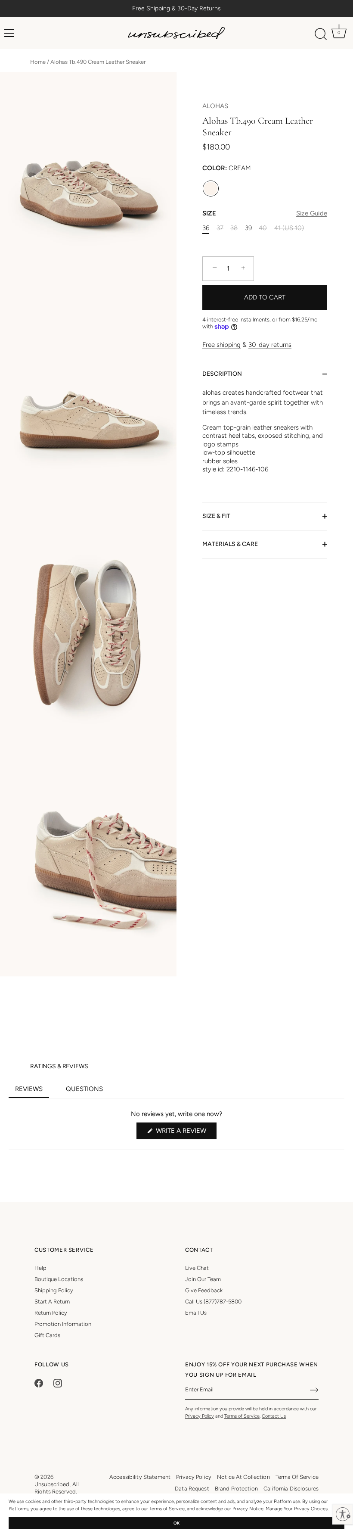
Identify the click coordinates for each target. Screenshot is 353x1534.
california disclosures (291, 1488)
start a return (52, 1301)
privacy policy (193, 1477)
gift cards (47, 1335)
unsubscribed (52, 1484)
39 (248, 228)
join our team (203, 1279)
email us (196, 1313)
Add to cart (264, 297)
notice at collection (243, 1477)
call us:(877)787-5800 (213, 1301)
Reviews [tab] (32, 1091)
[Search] (321, 34)
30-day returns (269, 345)
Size (264, 213)
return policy (50, 1313)
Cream (210, 188)
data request (192, 1488)
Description (222, 373)
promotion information (62, 1324)
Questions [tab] (87, 1091)
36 (205, 228)
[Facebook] (38, 1382)
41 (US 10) (289, 228)
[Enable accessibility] (342, 1514)
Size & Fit (216, 516)
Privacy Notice (247, 1509)
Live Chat (197, 1268)
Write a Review (185, 1132)
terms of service (297, 1477)
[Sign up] (314, 1390)
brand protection (236, 1488)
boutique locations (58, 1279)
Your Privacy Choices (306, 1509)
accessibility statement (139, 1477)
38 (234, 228)
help (40, 1268)
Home (38, 62)
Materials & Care (230, 544)
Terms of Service (167, 1509)
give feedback (204, 1290)
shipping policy (53, 1290)
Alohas (215, 106)
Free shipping (221, 345)
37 (220, 228)
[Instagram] (57, 1382)
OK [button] (176, 1523)
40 (263, 228)
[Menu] (9, 33)
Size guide (311, 213)
